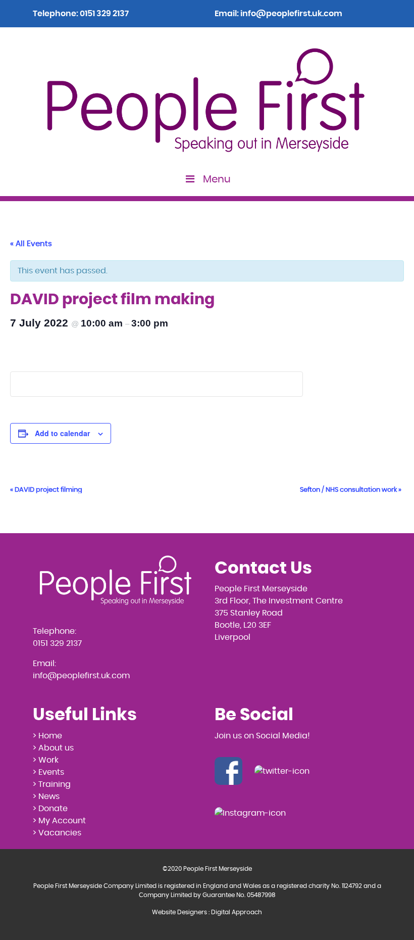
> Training (52, 784)
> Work (46, 760)
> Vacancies (57, 833)
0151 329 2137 (104, 14)
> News (46, 796)
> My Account (59, 821)
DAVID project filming (46, 490)
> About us (53, 748)
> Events (48, 772)
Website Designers (179, 912)
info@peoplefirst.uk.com (291, 14)
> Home (47, 736)
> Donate (50, 809)
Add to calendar (62, 433)
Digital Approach (236, 912)
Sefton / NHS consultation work (350, 490)
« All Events (31, 244)
